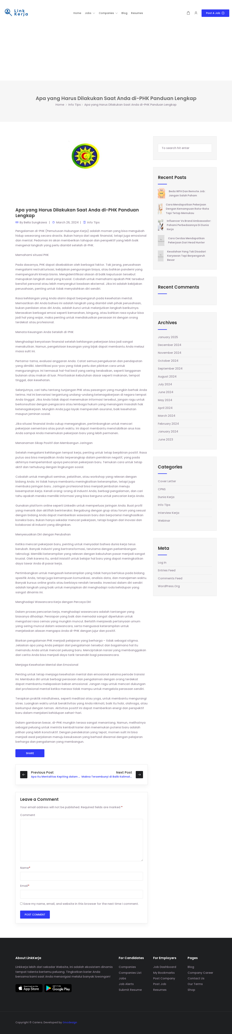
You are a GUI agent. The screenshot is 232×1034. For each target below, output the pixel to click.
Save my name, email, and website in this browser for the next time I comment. (81, 904)
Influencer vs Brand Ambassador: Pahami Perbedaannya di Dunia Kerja (189, 225)
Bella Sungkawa (35, 222)
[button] (90, 13)
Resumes (160, 990)
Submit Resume (130, 990)
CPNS (162, 489)
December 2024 (169, 345)
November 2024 (169, 353)
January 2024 (168, 431)
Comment (27, 815)
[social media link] (213, 1022)
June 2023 (165, 439)
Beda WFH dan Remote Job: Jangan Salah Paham (187, 193)
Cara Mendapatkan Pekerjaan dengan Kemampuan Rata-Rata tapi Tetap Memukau (187, 209)
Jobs (122, 978)
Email (24, 886)
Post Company (164, 978)
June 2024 (165, 392)
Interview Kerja (168, 513)
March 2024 (166, 416)
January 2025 (168, 337)
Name (25, 868)
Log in (162, 562)
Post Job (159, 984)
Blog (191, 967)
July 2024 (165, 384)
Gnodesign (70, 1022)
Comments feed (170, 578)
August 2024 (167, 376)
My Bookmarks (164, 973)
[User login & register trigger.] (196, 13)
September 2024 (170, 368)
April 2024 (165, 408)
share (30, 753)
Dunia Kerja (166, 497)
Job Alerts (126, 984)
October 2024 (168, 361)
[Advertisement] (116, 53)
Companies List (130, 973)
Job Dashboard (164, 967)
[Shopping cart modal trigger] (188, 13)
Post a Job (213, 13)
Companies (127, 967)
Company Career (200, 973)
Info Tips (74, 105)
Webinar (164, 521)
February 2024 (168, 424)
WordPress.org (169, 586)
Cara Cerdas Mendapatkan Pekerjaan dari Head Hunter (186, 240)
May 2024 (165, 400)
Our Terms (195, 984)
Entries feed (166, 570)
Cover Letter (167, 481)
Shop (191, 990)
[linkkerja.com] (16, 13)
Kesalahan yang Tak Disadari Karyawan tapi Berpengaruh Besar (186, 256)
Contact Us (196, 978)
